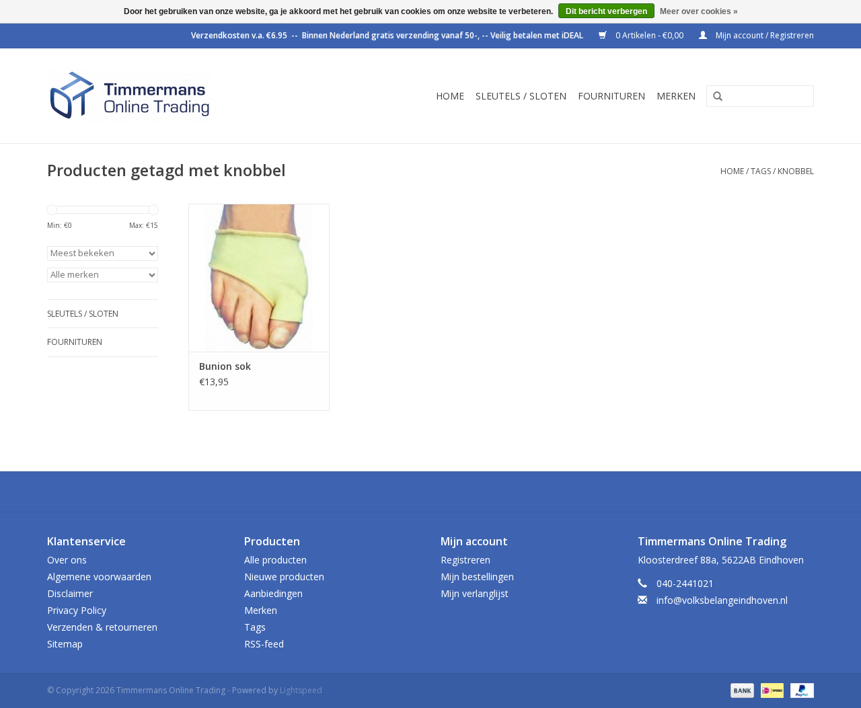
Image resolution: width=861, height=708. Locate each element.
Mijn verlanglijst (475, 593)
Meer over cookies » (699, 11)
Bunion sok (225, 366)
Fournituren (611, 95)
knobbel (796, 171)
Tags (761, 171)
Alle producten (275, 559)
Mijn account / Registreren (764, 35)
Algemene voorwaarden (99, 576)
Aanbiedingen (273, 593)
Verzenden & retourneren (102, 627)
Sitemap (65, 643)
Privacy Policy (76, 610)
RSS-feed (264, 643)
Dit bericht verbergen (606, 11)
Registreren (465, 559)
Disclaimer (70, 593)
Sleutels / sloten (521, 95)
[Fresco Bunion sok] (259, 278)
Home (450, 95)
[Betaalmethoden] (741, 689)
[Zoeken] (713, 96)
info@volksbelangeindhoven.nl (722, 600)
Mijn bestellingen (477, 576)
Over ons (67, 559)
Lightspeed (301, 690)
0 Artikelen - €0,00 (649, 35)
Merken (676, 95)
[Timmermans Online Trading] (162, 96)
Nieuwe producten (284, 576)
